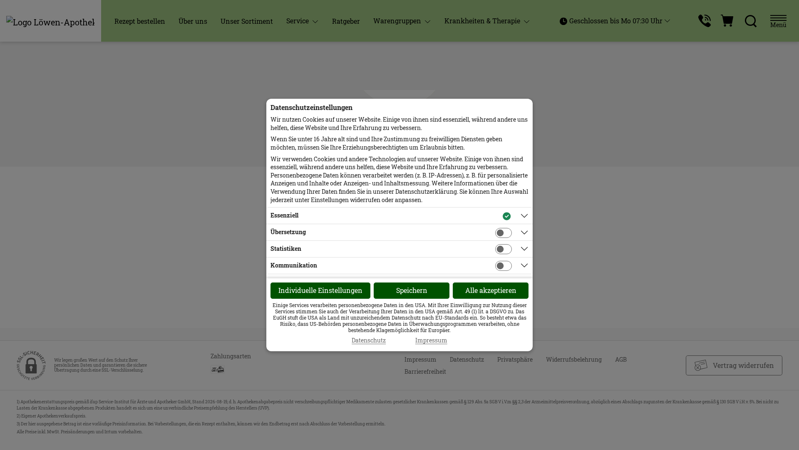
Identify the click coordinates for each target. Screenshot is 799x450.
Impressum (431, 340)
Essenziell (284, 215)
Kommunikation (293, 265)
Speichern (411, 290)
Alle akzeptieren (490, 290)
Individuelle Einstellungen (320, 290)
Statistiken (285, 248)
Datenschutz (369, 340)
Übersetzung (288, 232)
